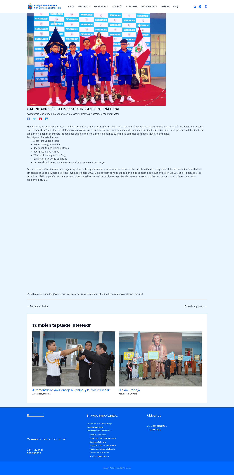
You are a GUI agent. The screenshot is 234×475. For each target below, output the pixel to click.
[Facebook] (200, 6)
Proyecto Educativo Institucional (103, 438)
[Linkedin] (46, 118)
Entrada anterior (37, 306)
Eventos (85, 114)
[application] (89, 6)
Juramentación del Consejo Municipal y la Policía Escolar (71, 390)
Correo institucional (95, 427)
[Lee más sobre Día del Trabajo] (160, 358)
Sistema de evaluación (99, 453)
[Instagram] (206, 6)
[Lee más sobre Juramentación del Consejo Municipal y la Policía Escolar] (73, 358)
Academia (33, 114)
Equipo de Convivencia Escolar (102, 449)
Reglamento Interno (98, 442)
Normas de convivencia (100, 456)
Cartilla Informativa (98, 435)
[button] (195, 7)
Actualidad (46, 114)
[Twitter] (34, 118)
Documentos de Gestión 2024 (99, 431)
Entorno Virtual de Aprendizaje (99, 424)
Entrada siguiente (196, 306)
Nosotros (95, 114)
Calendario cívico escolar (66, 114)
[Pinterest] (40, 118)
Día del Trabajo (129, 390)
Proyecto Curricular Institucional (103, 445)
